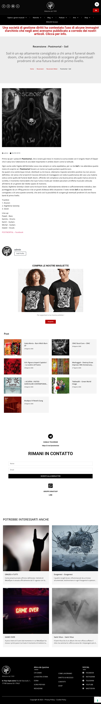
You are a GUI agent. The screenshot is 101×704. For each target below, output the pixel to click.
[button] (97, 4)
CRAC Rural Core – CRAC (81, 343)
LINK (50, 495)
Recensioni (40, 69)
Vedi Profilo (20, 253)
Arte (74, 18)
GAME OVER (10, 637)
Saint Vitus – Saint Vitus (64, 637)
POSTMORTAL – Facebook (12, 232)
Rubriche (36, 18)
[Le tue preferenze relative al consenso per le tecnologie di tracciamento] (97, 700)
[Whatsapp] (17, 6)
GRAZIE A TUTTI (11, 574)
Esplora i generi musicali (15, 18)
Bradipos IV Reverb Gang (33, 401)
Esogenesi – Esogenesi (63, 574)
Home (32, 69)
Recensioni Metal (51, 69)
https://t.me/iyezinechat (50, 446)
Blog (48, 18)
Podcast (62, 18)
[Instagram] (8, 6)
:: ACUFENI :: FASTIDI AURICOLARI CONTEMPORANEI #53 (36, 383)
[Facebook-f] (3, 6)
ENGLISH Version (52, 22)
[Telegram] (13, 6)
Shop (86, 18)
